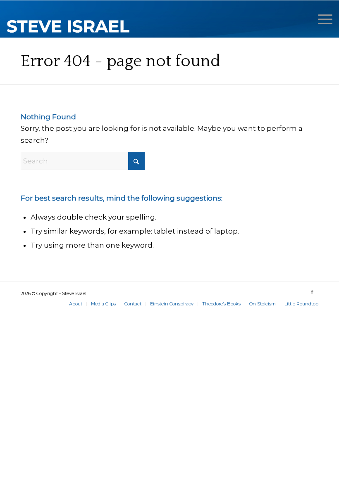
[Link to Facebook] (312, 292)
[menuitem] (321, 19)
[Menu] (321, 19)
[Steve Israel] (69, 19)
